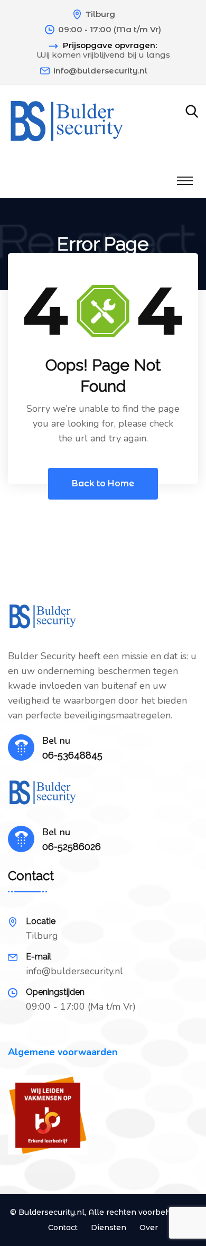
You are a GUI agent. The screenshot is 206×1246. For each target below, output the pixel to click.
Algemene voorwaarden (62, 1052)
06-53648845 (72, 755)
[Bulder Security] (66, 122)
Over (148, 1227)
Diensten (108, 1227)
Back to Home (103, 483)
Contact (63, 1227)
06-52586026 (71, 847)
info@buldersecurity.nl (100, 71)
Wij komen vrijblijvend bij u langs (103, 55)
